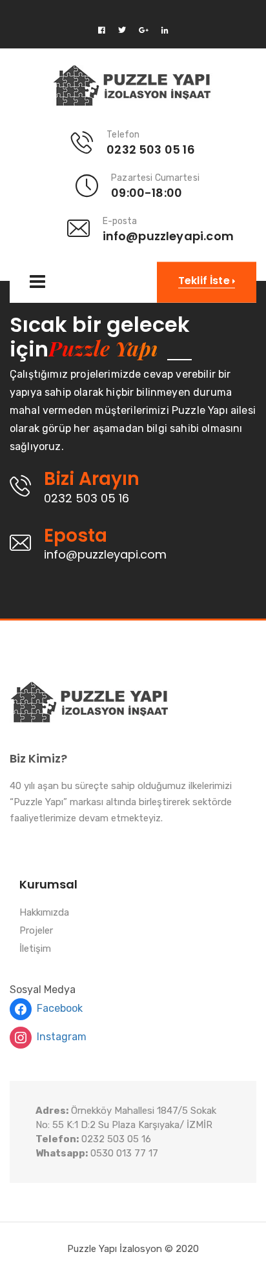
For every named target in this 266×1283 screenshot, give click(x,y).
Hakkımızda (44, 913)
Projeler (36, 931)
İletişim (35, 949)
